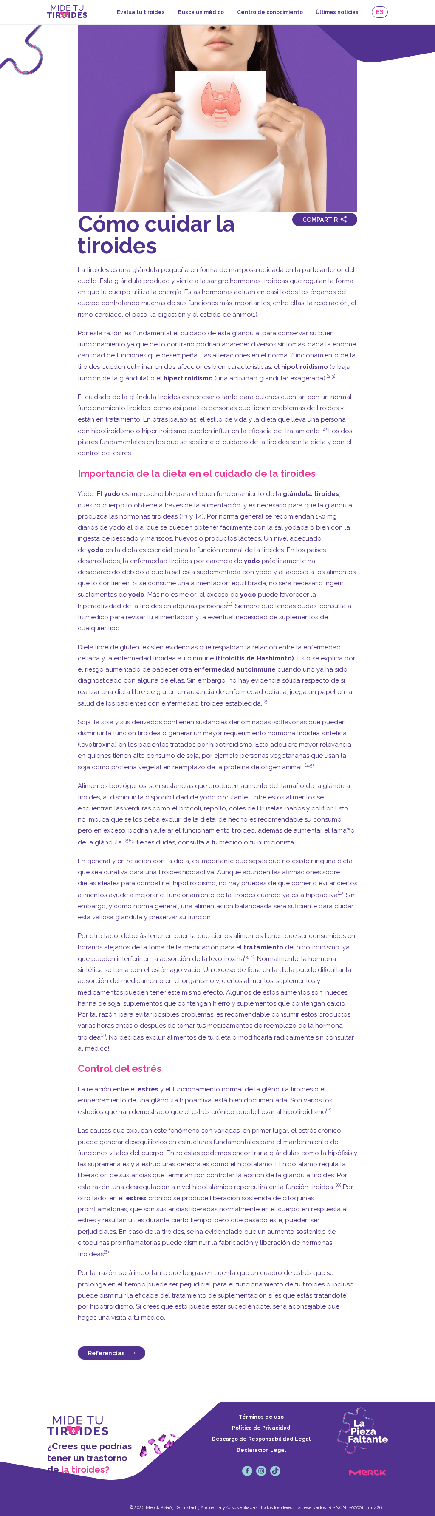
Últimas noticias (337, 12)
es (380, 12)
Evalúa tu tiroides (141, 12)
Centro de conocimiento (270, 12)
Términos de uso (261, 1417)
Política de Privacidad (261, 1428)
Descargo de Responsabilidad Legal (261, 1439)
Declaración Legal (261, 1450)
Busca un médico (201, 12)
